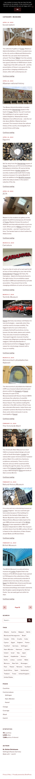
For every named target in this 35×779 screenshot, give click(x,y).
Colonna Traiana (15, 468)
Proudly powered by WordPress (22, 774)
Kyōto (6, 660)
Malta (26, 660)
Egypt (5, 583)
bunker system (21, 170)
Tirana (22, 49)
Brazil (24, 635)
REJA (18, 58)
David (21, 470)
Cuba (26, 639)
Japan (24, 653)
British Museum (9, 545)
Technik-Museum (10, 297)
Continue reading (8, 76)
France (27, 642)
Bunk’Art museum (25, 177)
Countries (6, 688)
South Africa (8, 670)
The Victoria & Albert (12, 426)
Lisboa (12, 660)
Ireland (6, 653)
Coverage (6, 710)
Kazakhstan (14, 656)
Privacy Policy (7, 774)
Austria (13, 632)
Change (5, 707)
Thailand (7, 674)
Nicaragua (24, 663)
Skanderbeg (16, 109)
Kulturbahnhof (8, 274)
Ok (17, 9)
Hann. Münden (8, 649)
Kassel (16, 274)
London (23, 454)
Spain (16, 670)
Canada (6, 639)
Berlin (28, 632)
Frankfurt (7, 646)
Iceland (27, 649)
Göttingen (24, 646)
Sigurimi (6, 140)
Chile (13, 639)
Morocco (7, 663)
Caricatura (7, 245)
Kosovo (23, 656)
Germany (15, 646)
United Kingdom (24, 674)
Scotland (28, 667)
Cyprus (6, 642)
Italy (18, 653)
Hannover (19, 649)
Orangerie (18, 391)
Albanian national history (13, 83)
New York (15, 663)
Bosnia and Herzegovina (12, 635)
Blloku (19, 227)
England (20, 642)
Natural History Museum (13, 484)
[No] (33, 7)
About (5, 714)
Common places (8, 692)
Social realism (9, 25)
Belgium (21, 632)
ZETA (5, 194)
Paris (5, 667)
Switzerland (24, 670)
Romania (19, 667)
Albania (6, 632)
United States (8, 677)
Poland (12, 667)
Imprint (5, 718)
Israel (12, 653)
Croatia (19, 639)
